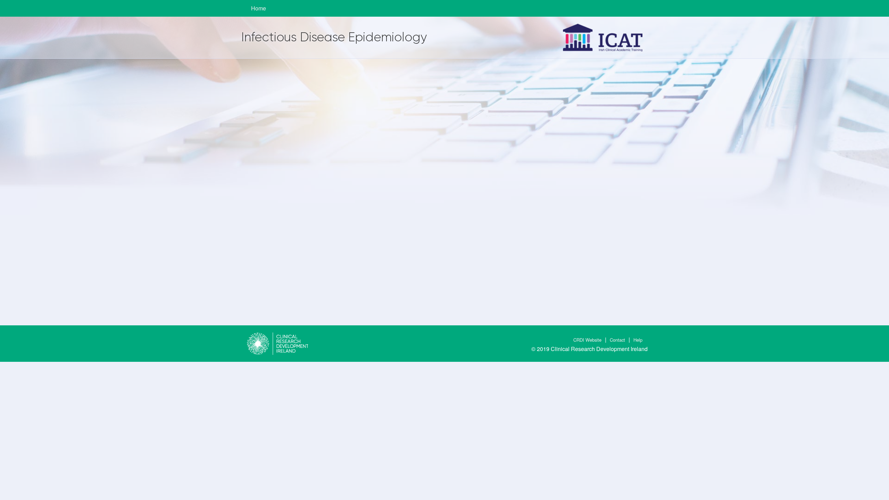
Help (637, 339)
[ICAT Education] (602, 37)
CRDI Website (587, 339)
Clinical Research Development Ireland (599, 349)
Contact (617, 339)
